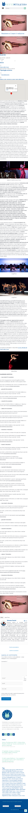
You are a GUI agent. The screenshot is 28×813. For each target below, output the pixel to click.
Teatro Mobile (5, 792)
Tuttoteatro (14, 794)
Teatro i (14, 791)
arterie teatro (19, 771)
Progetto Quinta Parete (11, 783)
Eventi (7, 89)
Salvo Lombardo (6, 786)
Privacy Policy (5, 806)
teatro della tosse (19, 79)
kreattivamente (22, 809)
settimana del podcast (15, 786)
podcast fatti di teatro (7, 781)
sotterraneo (9, 787)
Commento (4, 661)
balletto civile (3, 79)
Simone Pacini (11, 620)
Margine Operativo (17, 780)
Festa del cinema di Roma (11, 775)
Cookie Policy (17, 806)
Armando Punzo (11, 771)
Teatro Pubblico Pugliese (14, 792)
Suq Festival (15, 788)
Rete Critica (5, 785)
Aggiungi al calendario (8, 60)
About (2, 617)
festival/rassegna (5, 74)
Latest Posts (7, 617)
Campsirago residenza (15, 772)
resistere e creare (11, 79)
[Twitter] (26, 621)
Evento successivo (14, 650)
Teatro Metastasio (20, 791)
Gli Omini (4, 777)
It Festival (10, 780)
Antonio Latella (15, 769)
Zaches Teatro (21, 795)
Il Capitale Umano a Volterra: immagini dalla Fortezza (11, 751)
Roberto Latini (22, 784)
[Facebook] (24, 621)
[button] (2, 8)
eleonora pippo (17, 774)
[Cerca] (25, 8)
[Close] (15, 85)
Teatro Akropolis (10, 789)
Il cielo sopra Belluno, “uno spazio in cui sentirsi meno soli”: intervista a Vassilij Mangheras (13, 760)
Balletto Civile (5, 772)
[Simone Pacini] (3, 623)
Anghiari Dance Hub (6, 769)
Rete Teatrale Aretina (13, 785)
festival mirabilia (21, 775)
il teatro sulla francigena (13, 778)
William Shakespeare (13, 795)
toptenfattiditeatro (6, 794)
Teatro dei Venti (20, 789)
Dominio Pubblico (10, 774)
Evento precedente (14, 647)
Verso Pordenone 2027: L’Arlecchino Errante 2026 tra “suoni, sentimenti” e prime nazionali (14, 744)
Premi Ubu (15, 781)
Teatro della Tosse (4, 67)
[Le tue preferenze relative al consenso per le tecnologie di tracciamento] (25, 810)
